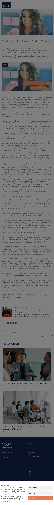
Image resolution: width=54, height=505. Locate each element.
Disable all (32, 493)
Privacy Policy (5, 501)
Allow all (31, 498)
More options (33, 487)
